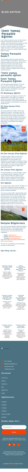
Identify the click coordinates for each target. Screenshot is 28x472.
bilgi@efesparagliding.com (15, 236)
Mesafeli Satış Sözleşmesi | (9, 453)
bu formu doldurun (8, 241)
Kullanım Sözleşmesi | (19, 451)
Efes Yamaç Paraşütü (14, 461)
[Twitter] (9, 444)
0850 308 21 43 (12, 235)
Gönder (14, 432)
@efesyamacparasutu (15, 238)
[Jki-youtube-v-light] (18, 444)
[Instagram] (14, 444)
